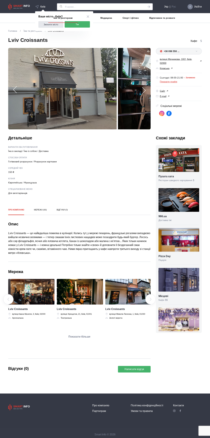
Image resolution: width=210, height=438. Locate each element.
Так (77, 24)
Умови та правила (142, 411)
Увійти (198, 6)
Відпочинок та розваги (162, 18)
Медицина (106, 18)
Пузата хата (166, 176)
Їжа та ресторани (63, 18)
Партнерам (99, 411)
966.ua (162, 216)
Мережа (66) (40, 210)
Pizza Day (164, 256)
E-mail (163, 96)
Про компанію (16, 210)
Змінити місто (51, 24)
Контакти (178, 405)
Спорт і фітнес (131, 18)
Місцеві (163, 296)
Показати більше (79, 336)
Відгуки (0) (62, 210)
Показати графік (168, 81)
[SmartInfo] (19, 6)
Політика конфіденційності (147, 405)
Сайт (162, 91)
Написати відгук (134, 369)
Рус (174, 6)
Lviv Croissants (18, 309)
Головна (13, 31)
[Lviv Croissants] (31, 292)
